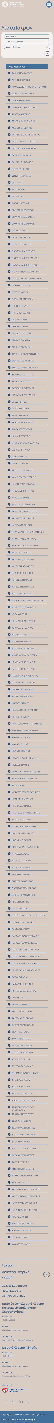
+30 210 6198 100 (8, 1356)
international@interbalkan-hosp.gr (15, 1330)
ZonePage (30, 1419)
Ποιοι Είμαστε (11, 1291)
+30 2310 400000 (8, 1320)
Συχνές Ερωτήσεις (14, 1286)
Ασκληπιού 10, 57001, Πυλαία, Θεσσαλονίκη (18, 1340)
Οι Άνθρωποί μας (13, 1295)
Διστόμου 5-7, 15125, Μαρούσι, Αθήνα (16, 1376)
